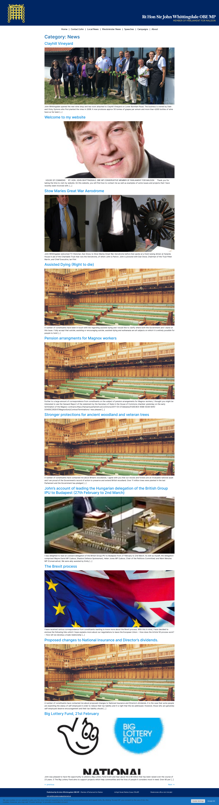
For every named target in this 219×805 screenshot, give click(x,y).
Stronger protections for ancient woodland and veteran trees (96, 414)
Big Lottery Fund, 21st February (71, 713)
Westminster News (111, 29)
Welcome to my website (65, 117)
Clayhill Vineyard (58, 43)
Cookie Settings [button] (198, 801)
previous (49, 784)
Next (171, 784)
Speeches (129, 29)
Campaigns (142, 29)
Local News (93, 29)
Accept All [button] (211, 801)
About (155, 29)
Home (64, 29)
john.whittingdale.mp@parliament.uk (59, 796)
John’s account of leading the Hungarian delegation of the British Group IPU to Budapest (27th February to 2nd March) (106, 490)
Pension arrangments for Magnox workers (80, 338)
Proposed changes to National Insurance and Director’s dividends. (101, 640)
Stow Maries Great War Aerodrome (74, 191)
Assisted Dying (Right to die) (69, 264)
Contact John (77, 29)
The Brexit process (60, 566)
